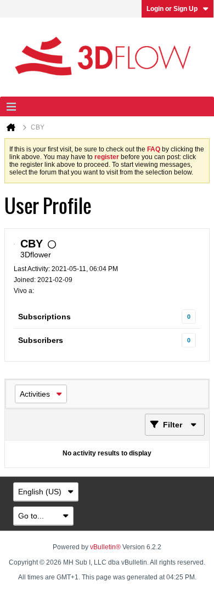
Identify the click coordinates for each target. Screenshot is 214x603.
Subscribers (40, 340)
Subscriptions (44, 316)
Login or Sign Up (172, 9)
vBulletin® (105, 547)
